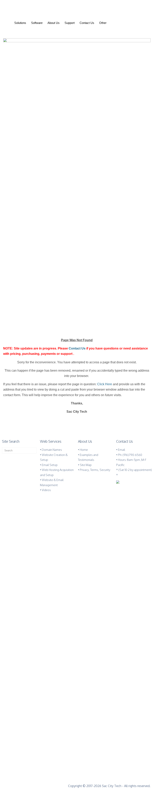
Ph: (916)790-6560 (130, 455)
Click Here (104, 384)
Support (70, 22)
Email (121, 450)
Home (84, 450)
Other (102, 22)
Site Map (86, 465)
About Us (54, 22)
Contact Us (87, 22)
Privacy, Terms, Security (95, 470)
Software (37, 22)
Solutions (20, 22)
